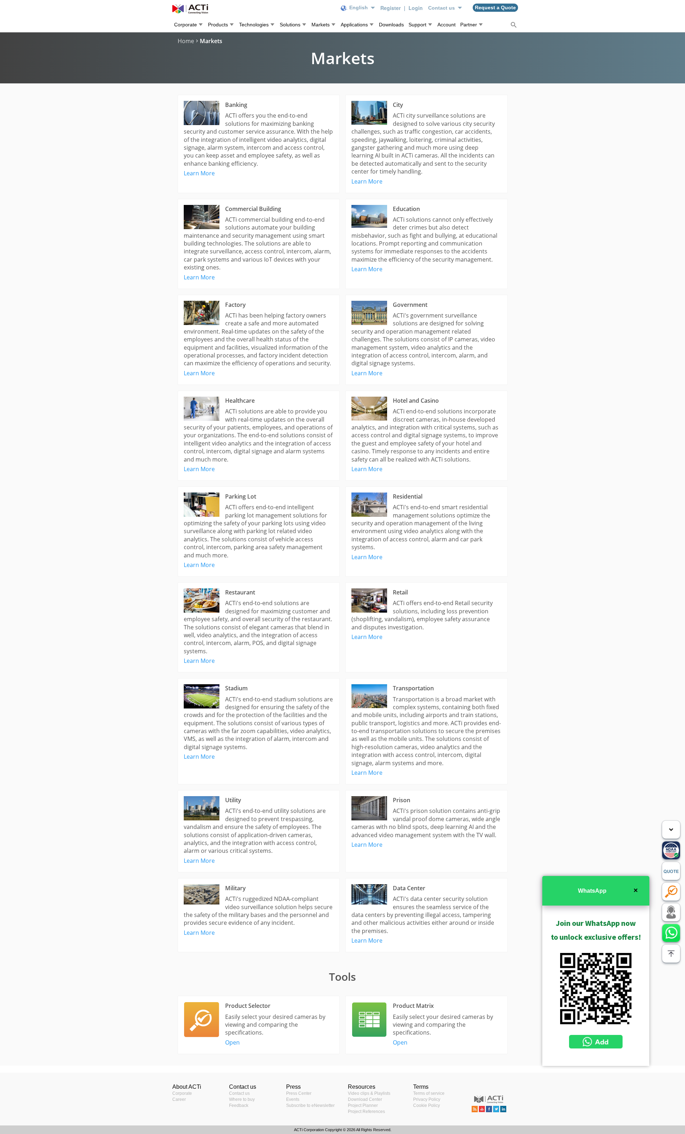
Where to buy (242, 1099)
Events (292, 1099)
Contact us (239, 1093)
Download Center (365, 1099)
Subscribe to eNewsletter (310, 1105)
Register (391, 7)
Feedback (238, 1105)
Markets (211, 41)
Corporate (182, 1093)
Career (179, 1099)
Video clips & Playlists (369, 1093)
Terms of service (429, 1093)
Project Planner (363, 1105)
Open (232, 1042)
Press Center (298, 1093)
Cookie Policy (426, 1105)
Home (186, 41)
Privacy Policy (426, 1099)
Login (416, 7)
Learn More (199, 173)
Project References (366, 1111)
